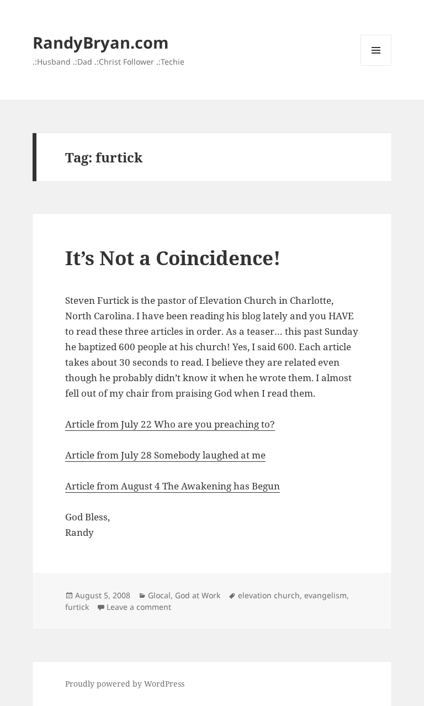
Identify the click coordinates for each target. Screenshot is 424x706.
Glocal (159, 595)
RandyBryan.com (100, 42)
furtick (77, 607)
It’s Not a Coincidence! (172, 258)
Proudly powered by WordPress (124, 683)
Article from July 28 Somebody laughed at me (165, 455)
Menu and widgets (376, 65)
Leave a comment (139, 607)
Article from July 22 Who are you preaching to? (170, 424)
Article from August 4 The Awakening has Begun (172, 486)
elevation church (269, 595)
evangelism (325, 595)
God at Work (197, 595)
